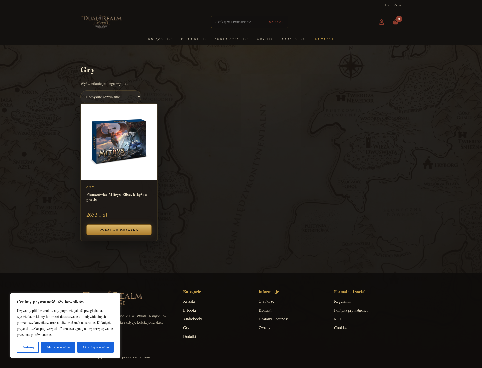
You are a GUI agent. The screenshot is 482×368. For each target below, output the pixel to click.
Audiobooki (231, 39)
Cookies (340, 327)
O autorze (266, 301)
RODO (340, 318)
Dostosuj (28, 347)
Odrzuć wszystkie (58, 347)
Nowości (324, 39)
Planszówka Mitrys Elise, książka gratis (116, 197)
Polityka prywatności (351, 310)
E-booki (193, 39)
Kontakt (265, 310)
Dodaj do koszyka (119, 229)
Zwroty (264, 327)
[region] (65, 325)
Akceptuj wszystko (95, 347)
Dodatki (294, 39)
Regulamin (342, 301)
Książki (160, 39)
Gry (265, 39)
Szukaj (276, 22)
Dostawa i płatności (274, 318)
